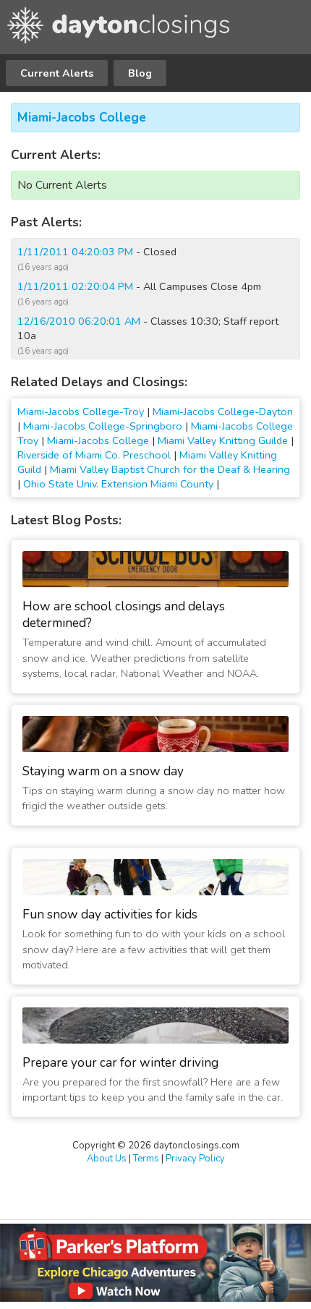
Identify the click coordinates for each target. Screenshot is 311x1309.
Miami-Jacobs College (81, 117)
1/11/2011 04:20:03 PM (75, 251)
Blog (140, 73)
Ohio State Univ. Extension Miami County (118, 484)
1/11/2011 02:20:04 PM (75, 286)
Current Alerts (56, 73)
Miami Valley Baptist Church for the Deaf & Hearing (170, 469)
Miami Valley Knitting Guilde (223, 440)
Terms (146, 1158)
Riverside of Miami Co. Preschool (94, 455)
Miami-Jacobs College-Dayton (223, 411)
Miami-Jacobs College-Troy (80, 411)
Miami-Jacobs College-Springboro (102, 426)
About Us (107, 1158)
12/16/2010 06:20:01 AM (78, 321)
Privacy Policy (195, 1158)
